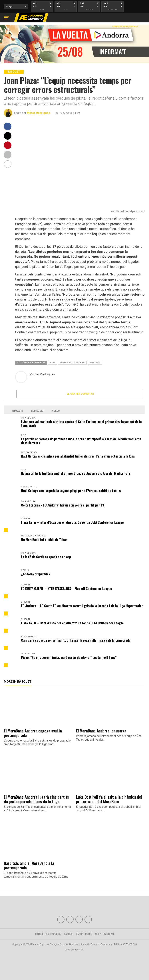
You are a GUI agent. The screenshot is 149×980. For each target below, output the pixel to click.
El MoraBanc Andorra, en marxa (101, 731)
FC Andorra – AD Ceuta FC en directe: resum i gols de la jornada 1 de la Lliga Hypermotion (82, 605)
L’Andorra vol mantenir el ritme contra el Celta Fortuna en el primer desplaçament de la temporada (81, 423)
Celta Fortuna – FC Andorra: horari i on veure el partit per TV (62, 505)
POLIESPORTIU (53, 934)
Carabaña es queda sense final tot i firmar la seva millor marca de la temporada (75, 640)
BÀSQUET (69, 934)
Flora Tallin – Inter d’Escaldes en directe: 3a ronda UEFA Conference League (72, 522)
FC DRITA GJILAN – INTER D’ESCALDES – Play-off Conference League (66, 588)
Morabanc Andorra (72, 362)
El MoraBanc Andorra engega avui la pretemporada (33, 733)
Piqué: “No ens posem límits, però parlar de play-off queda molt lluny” (68, 657)
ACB (52, 362)
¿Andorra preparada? (35, 573)
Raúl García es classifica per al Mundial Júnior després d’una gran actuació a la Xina (78, 456)
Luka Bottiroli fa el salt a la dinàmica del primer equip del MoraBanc (109, 799)
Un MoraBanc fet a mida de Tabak (44, 539)
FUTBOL (39, 934)
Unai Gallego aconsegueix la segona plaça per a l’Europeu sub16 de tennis (71, 490)
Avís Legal (109, 934)
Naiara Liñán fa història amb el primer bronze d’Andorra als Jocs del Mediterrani (75, 473)
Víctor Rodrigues (38, 113)
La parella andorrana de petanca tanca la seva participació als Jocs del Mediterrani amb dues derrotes (81, 440)
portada (95, 362)
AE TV (98, 934)
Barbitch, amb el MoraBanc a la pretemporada (29, 865)
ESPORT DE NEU (84, 934)
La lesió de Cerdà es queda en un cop (46, 556)
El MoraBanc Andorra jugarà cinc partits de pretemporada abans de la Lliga (36, 799)
